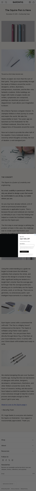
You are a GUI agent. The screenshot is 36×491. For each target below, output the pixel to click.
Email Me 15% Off (24, 251)
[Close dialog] (35, 234)
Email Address (22, 243)
